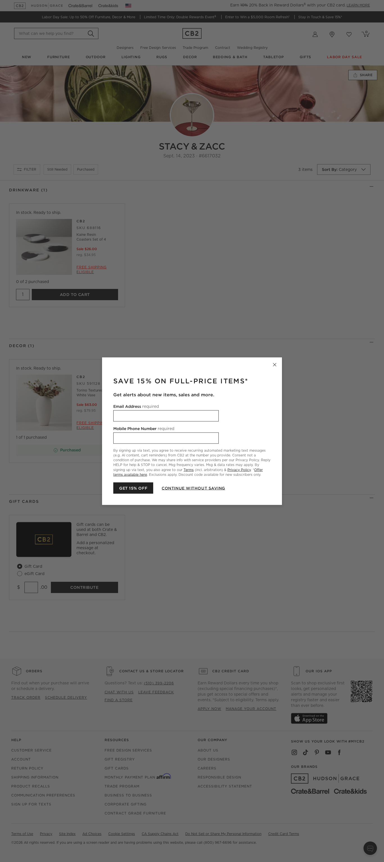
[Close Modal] (274, 364)
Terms (189, 469)
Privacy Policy (239, 469)
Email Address (136, 406)
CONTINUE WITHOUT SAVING (193, 487)
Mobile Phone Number (143, 428)
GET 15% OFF (133, 487)
